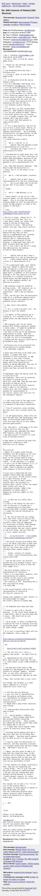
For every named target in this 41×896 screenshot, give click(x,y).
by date (32, 877)
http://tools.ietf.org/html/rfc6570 (21, 648)
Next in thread (25, 24)
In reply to (15, 24)
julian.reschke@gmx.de (20, 47)
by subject (13, 879)
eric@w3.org (29, 30)
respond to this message (23, 872)
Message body (20, 17)
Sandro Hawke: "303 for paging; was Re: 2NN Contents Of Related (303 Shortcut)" (21, 866)
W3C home (6, 4)
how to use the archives (16, 882)
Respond (30, 17)
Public (24, 4)
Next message (24, 22)
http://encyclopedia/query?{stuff (18, 538)
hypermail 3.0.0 (30, 888)
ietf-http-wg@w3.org (16, 44)
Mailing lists (16, 4)
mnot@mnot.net (19, 42)
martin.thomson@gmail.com (21, 40)
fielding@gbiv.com (26, 35)
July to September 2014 (21, 6)
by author (21, 879)
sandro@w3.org (24, 37)
